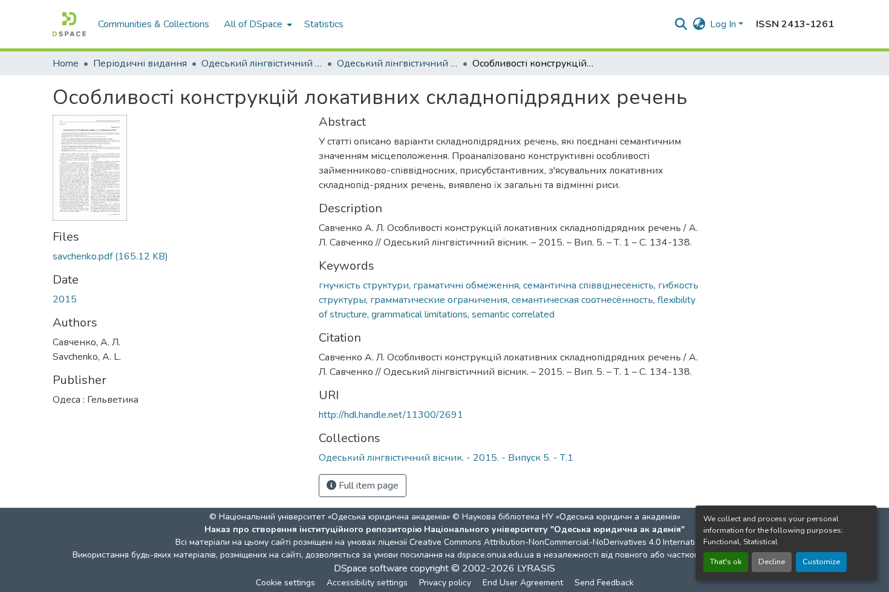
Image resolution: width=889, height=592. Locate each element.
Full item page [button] (367, 485)
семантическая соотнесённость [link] (582, 300)
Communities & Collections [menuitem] (153, 24)
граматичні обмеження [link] (466, 285)
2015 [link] (65, 299)
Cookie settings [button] (285, 582)
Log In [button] (724, 24)
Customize (821, 561)
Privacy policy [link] (445, 582)
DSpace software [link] (371, 568)
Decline (771, 561)
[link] (178, 256)
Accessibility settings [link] (367, 582)
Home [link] (66, 63)
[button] (69, 24)
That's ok (725, 561)
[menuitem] (256, 24)
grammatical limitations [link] (419, 314)
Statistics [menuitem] (324, 24)
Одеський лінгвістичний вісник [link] (261, 63)
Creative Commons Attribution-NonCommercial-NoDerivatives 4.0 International (560, 542)
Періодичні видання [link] (140, 63)
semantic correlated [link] (513, 314)
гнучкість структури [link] (364, 285)
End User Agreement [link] (523, 582)
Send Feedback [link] (604, 582)
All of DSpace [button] (253, 24)
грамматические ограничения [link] (438, 300)
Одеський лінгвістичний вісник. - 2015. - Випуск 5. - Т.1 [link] (397, 63)
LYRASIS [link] (536, 568)
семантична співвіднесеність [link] (588, 285)
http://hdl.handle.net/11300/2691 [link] (391, 414)
